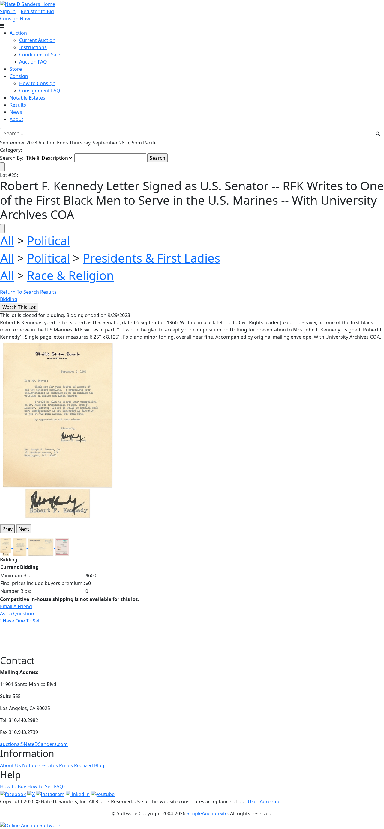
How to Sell (40, 786)
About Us (10, 765)
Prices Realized (76, 765)
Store (16, 69)
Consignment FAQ (39, 90)
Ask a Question (17, 613)
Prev (7, 529)
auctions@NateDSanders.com (34, 744)
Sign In (8, 11)
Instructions (33, 47)
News (16, 112)
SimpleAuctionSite (207, 813)
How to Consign (37, 83)
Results (18, 105)
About (16, 119)
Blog (99, 765)
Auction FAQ (33, 61)
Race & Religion (70, 275)
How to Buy (13, 786)
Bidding (8, 299)
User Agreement (266, 801)
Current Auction (37, 40)
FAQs (60, 786)
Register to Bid (37, 11)
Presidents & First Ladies (151, 258)
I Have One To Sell (20, 620)
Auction (18, 33)
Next (24, 529)
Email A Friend (16, 606)
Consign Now (15, 18)
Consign (19, 76)
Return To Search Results (28, 292)
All (7, 240)
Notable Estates (27, 97)
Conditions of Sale (39, 54)
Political (48, 240)
